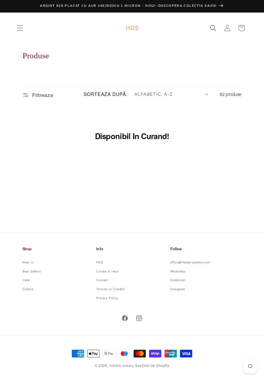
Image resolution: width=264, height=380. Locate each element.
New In (28, 262)
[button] (20, 28)
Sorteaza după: (106, 94)
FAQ (99, 262)
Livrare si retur (107, 271)
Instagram (177, 289)
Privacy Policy (107, 298)
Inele (26, 280)
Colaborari (178, 280)
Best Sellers (32, 271)
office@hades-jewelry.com (190, 262)
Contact (102, 280)
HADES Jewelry (121, 365)
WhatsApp (178, 271)
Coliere (28, 289)
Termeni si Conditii (110, 289)
